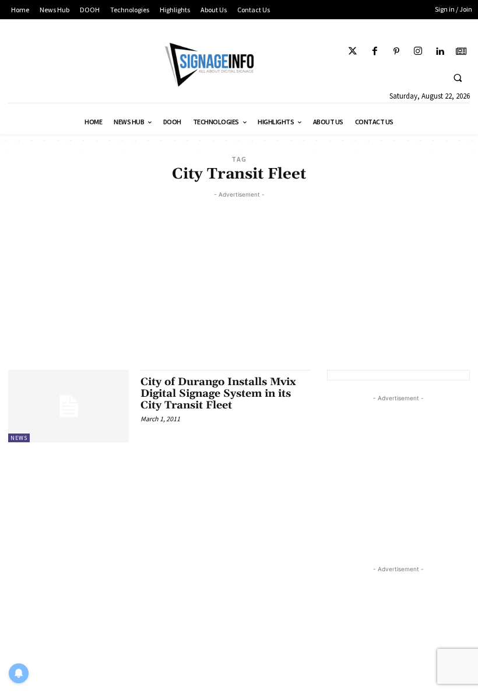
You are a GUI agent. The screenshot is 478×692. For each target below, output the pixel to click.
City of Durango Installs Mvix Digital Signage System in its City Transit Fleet (218, 393)
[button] (457, 77)
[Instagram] (418, 52)
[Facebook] (374, 52)
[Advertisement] (239, 282)
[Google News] (461, 52)
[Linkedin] (440, 52)
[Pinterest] (396, 52)
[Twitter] (353, 52)
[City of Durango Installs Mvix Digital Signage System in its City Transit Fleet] (68, 406)
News (18, 438)
